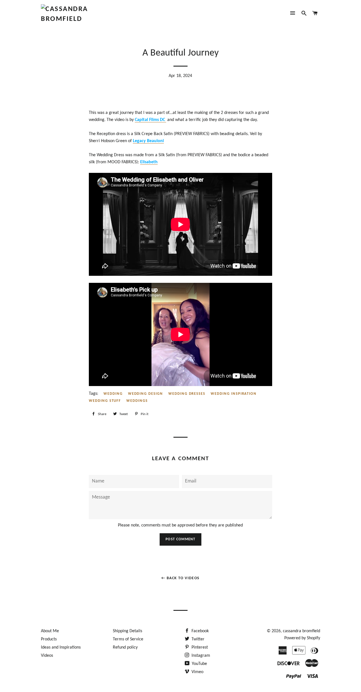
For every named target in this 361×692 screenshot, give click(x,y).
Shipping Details (127, 631)
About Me (50, 631)
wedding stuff (105, 401)
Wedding (113, 394)
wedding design (145, 394)
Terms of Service (128, 639)
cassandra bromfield (301, 631)
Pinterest (199, 647)
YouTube (199, 664)
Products (49, 639)
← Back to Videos (180, 578)
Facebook (199, 631)
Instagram (200, 655)
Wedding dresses (186, 394)
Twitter (197, 639)
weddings (137, 401)
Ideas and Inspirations (61, 647)
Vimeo (196, 672)
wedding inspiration (234, 394)
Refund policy (125, 647)
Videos (47, 655)
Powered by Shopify (302, 638)
